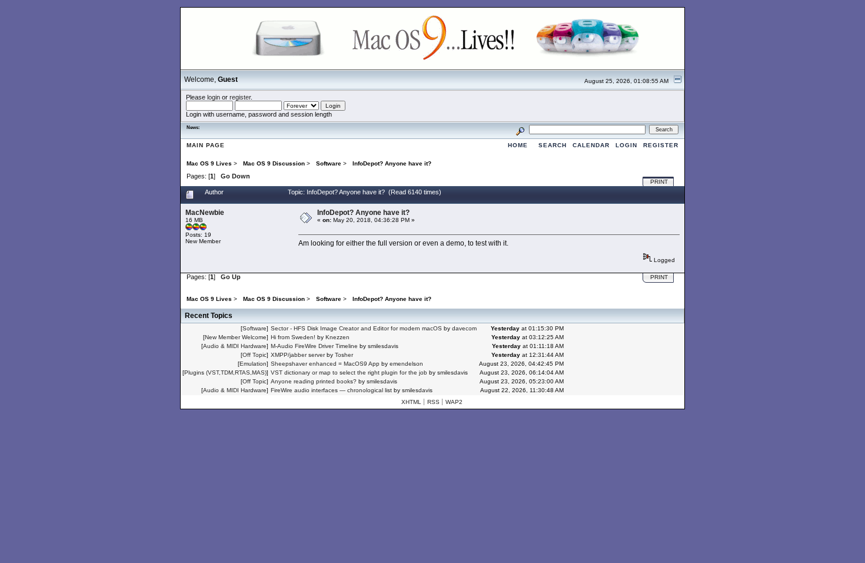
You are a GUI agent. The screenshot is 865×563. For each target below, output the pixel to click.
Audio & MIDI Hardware (235, 346)
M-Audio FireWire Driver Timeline (314, 346)
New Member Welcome (236, 337)
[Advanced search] (520, 129)
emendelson (406, 363)
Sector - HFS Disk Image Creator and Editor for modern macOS (356, 328)
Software (254, 328)
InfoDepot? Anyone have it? (363, 212)
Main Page (206, 145)
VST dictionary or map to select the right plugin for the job (349, 372)
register (240, 97)
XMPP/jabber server (298, 355)
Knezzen (337, 337)
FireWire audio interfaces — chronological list (331, 390)
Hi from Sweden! (293, 337)
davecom (464, 328)
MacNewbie (204, 212)
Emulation (253, 363)
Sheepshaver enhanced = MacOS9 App (325, 363)
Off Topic (254, 355)
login (213, 97)
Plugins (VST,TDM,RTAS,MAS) (225, 372)
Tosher (344, 355)
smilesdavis (383, 346)
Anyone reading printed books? (314, 381)
